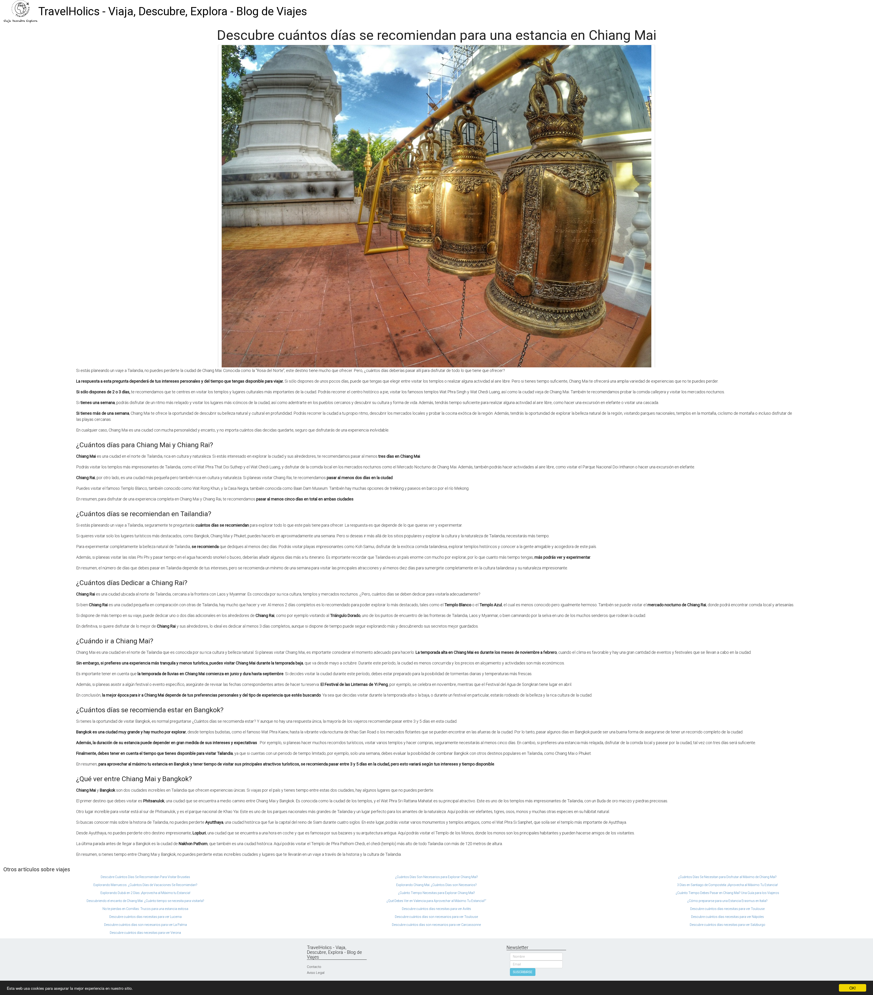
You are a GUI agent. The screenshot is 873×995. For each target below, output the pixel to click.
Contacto (314, 967)
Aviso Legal (315, 973)
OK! (852, 988)
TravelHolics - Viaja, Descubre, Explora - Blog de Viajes (172, 11)
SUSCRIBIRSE (522, 972)
